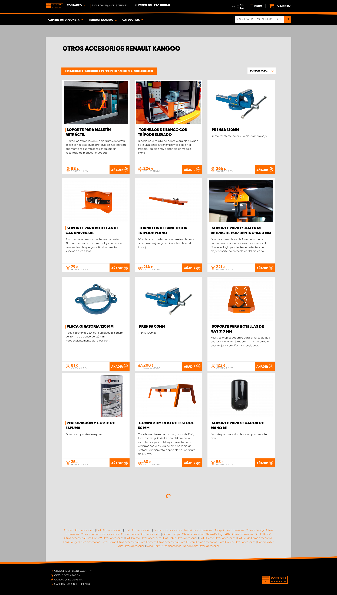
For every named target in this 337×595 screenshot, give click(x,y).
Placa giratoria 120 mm (90, 327)
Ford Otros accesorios (137, 530)
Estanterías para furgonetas (101, 71)
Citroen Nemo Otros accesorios (100, 534)
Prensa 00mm (152, 327)
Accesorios (126, 71)
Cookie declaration (67, 575)
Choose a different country (73, 570)
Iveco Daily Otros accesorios (163, 545)
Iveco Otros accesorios (198, 530)
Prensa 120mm (225, 130)
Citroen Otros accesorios (79, 530)
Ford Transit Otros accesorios (120, 542)
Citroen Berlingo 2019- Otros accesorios (229, 534)
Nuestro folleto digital (153, 5)
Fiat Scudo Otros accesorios (254, 538)
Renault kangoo (74, 71)
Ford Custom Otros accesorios (198, 542)
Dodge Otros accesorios (229, 530)
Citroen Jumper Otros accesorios (182, 534)
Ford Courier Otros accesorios (237, 542)
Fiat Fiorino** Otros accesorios (105, 538)
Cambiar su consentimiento (72, 584)
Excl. (242, 8)
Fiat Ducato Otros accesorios (217, 538)
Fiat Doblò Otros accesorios (180, 538)
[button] (261, 70)
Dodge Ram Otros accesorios (201, 545)
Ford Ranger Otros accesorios (81, 542)
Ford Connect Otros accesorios (159, 542)
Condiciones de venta (68, 579)
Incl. (242, 5)
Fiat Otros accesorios (109, 530)
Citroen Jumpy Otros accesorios (140, 534)
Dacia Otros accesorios (167, 530)
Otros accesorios (143, 71)
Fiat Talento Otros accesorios (143, 538)
